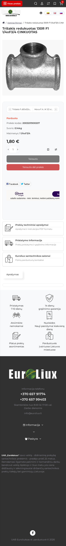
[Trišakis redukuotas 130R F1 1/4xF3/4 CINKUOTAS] (33, 67)
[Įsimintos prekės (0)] (55, 3)
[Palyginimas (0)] (48, 3)
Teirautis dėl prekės (33, 167)
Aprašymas (12, 274)
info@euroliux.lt (33, 413)
